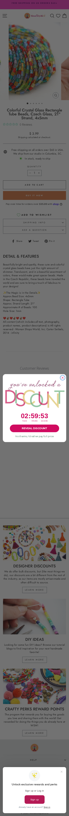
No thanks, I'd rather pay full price (34, 436)
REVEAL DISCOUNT (34, 428)
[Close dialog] (62, 377)
